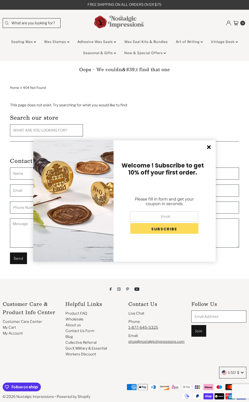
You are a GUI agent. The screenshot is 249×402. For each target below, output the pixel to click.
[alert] (124, 201)
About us (73, 325)
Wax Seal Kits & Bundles (146, 42)
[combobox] (32, 23)
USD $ (234, 372)
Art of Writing (188, 42)
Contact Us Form (79, 331)
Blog (69, 337)
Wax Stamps (55, 42)
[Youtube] (136, 289)
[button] (164, 228)
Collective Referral (81, 342)
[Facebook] (111, 289)
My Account (13, 333)
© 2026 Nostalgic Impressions (28, 396)
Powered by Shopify (73, 396)
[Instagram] (119, 289)
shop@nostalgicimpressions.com (156, 341)
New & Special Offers (144, 53)
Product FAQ (76, 313)
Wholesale (74, 319)
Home (14, 88)
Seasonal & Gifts (98, 53)
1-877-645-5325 (143, 327)
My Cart (9, 327)
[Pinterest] (127, 289)
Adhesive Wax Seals (95, 42)
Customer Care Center (22, 321)
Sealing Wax (22, 42)
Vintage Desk (223, 42)
